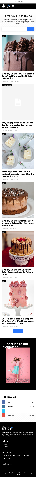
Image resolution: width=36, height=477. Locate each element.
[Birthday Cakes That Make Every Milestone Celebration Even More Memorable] (18, 200)
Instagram (18, 455)
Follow (32, 406)
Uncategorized (6, 85)
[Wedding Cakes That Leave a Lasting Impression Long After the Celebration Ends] (18, 151)
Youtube (8, 458)
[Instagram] (14, 455)
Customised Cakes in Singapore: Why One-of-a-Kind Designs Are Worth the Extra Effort (18, 321)
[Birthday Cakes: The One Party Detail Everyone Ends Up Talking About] (18, 249)
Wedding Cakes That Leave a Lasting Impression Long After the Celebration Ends (18, 174)
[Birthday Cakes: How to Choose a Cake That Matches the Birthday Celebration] (18, 53)
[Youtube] (4, 458)
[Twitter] (24, 455)
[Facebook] (4, 455)
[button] (33, 6)
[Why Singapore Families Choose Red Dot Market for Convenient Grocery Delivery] (18, 102)
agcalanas (5, 81)
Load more (17, 331)
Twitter (27, 455)
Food (3, 36)
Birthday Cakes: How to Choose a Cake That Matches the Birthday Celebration (18, 76)
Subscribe (31, 415)
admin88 (4, 130)
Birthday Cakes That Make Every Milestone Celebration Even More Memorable (18, 223)
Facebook (8, 455)
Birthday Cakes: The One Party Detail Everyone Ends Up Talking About (17, 272)
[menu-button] (13, 6)
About (5, 444)
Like (33, 402)
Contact (6, 446)
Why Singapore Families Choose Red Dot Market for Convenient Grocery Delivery (17, 125)
